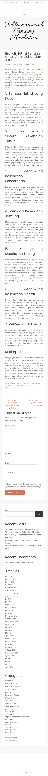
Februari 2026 (10, 579)
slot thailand (9, 719)
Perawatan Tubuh (12, 695)
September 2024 (11, 622)
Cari (6, 510)
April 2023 (9, 667)
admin (32, 64)
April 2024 (9, 636)
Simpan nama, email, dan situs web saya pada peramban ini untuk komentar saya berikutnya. (23, 485)
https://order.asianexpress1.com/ (17, 717)
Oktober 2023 (10, 650)
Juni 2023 (8, 661)
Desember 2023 (11, 644)
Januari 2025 (10, 610)
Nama (8, 454)
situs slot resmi (11, 738)
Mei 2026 (8, 576)
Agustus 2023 (10, 656)
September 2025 (11, 593)
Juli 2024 (8, 627)
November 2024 (11, 616)
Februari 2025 (10, 607)
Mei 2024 (8, 633)
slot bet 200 (9, 711)
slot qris (8, 725)
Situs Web (9, 472)
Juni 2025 (8, 602)
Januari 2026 (10, 582)
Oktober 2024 (10, 619)
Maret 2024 (9, 639)
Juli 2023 (8, 658)
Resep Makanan (11, 698)
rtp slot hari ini (37, 72)
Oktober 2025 (10, 590)
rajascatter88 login (12, 706)
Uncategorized (10, 703)
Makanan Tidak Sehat (13, 686)
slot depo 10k (10, 730)
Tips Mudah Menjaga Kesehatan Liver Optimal (22, 529)
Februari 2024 (10, 641)
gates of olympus (11, 722)
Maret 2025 (9, 604)
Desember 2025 (11, 585)
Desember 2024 (11, 613)
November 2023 (11, 647)
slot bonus (9, 709)
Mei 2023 (8, 664)
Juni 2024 (8, 630)
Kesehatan (17, 383)
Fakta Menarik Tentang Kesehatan (24, 31)
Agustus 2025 (10, 596)
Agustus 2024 (10, 624)
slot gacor (9, 727)
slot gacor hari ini (11, 740)
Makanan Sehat (29, 383)
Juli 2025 (8, 599)
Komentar (9, 426)
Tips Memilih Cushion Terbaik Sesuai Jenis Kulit (22, 532)
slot (38, 107)
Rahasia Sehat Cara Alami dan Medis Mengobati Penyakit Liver (12, 404)
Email (8, 463)
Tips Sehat (9, 701)
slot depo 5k (10, 714)
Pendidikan (9, 692)
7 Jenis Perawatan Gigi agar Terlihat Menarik (36, 402)
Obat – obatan (10, 689)
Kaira (30, 773)
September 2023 (11, 653)
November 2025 (11, 587)
